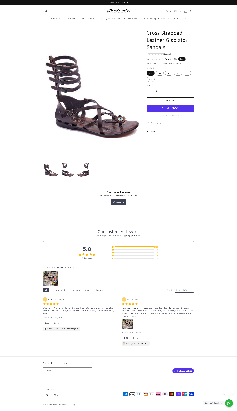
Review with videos (59, 290)
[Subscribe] (89, 370)
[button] (46, 11)
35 (150, 73)
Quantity (150, 85)
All (46, 290)
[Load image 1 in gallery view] (50, 169)
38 (178, 73)
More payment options (170, 115)
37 (169, 73)
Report (57, 323)
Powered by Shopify (68, 405)
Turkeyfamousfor (55, 405)
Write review (118, 202)
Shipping (160, 63)
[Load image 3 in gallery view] (83, 169)
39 (187, 73)
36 (160, 73)
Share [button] (152, 131)
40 (150, 79)
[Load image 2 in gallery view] (67, 169)
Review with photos (81, 290)
